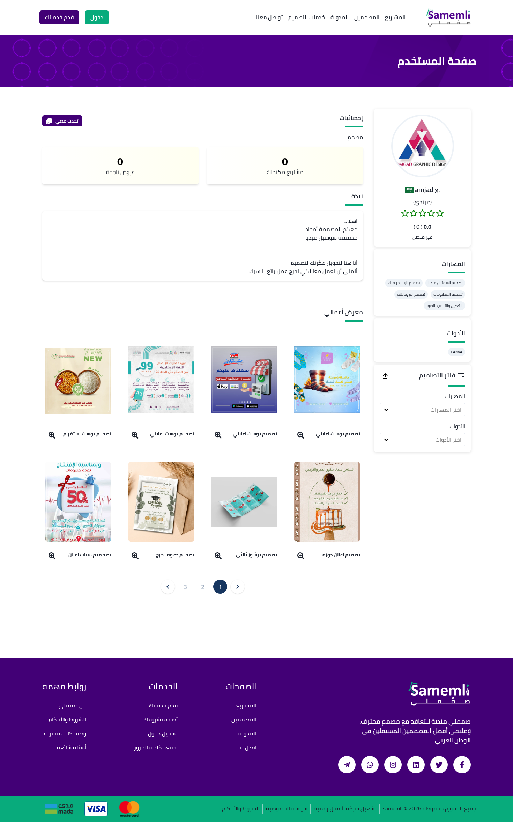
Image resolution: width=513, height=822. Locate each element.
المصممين (366, 17)
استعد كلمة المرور (156, 747)
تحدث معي (67, 120)
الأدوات (457, 426)
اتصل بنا (247, 747)
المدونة (339, 17)
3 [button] (185, 587)
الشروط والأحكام (67, 719)
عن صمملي (72, 705)
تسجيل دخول (163, 733)
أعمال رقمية (328, 809)
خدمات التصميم (306, 17)
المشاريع (395, 17)
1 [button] (220, 587)
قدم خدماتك (163, 705)
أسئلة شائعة (71, 747)
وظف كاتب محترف (65, 733)
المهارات (455, 396)
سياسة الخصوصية (286, 809)
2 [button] (203, 587)
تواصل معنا (269, 17)
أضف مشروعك (161, 719)
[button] (422, 146)
